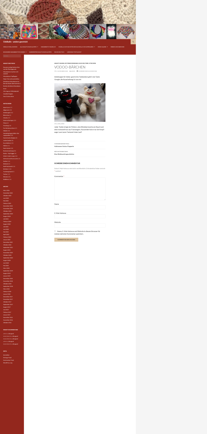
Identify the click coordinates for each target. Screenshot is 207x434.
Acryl (4, 88)
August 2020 (7, 260)
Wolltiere (6, 179)
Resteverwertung (8, 151)
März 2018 (6, 289)
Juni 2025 (6, 198)
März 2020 (6, 268)
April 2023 (6, 234)
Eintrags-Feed (7, 357)
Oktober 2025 (7, 195)
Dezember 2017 (8, 296)
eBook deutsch (59, 52)
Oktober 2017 (7, 302)
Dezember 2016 (8, 317)
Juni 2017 (6, 309)
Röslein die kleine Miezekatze (11, 86)
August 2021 (7, 250)
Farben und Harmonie (117, 47)
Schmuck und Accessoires (10, 158)
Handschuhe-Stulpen (9, 138)
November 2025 (8, 193)
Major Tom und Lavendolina (11, 79)
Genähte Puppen (8, 94)
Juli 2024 (5, 219)
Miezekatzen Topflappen (10, 76)
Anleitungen (59, 63)
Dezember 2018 (8, 278)
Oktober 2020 (7, 255)
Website (57, 222)
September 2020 (8, 258)
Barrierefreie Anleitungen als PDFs (40, 52)
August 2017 (7, 307)
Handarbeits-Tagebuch (48, 47)
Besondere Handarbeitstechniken (14, 52)
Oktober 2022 (7, 245)
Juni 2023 (6, 229)
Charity (5, 118)
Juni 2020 (6, 263)
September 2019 (8, 271)
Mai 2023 (6, 232)
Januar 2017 (6, 315)
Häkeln (5, 131)
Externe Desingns (71, 63)
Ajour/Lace (6, 107)
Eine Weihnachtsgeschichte (64, 153)
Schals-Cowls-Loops (9, 156)
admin (73, 71)
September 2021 (8, 247)
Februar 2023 (7, 237)
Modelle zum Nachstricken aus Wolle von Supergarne (76, 47)
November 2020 (8, 252)
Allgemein (6, 110)
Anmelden (6, 355)
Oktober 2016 (7, 322)
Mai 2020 (6, 265)
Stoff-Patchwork (8, 166)
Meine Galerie (102, 47)
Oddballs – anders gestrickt (15, 42)
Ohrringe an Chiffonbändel (11, 91)
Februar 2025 (7, 203)
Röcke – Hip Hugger (8, 153)
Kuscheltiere (83, 63)
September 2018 (8, 286)
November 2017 (8, 299)
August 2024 (7, 216)
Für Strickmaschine (8, 128)
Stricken (92, 63)
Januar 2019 (6, 276)
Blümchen (6, 115)
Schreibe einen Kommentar (87, 71)
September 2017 (8, 304)
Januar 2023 (6, 239)
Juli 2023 (5, 226)
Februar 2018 (7, 291)
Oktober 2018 (7, 284)
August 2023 (7, 224)
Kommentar (59, 176)
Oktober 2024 (7, 211)
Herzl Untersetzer (8, 96)
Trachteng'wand (8, 171)
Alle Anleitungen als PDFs (28, 47)
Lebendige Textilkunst (74, 52)
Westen (5, 177)
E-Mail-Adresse (60, 213)
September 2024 (8, 214)
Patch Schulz (6, 148)
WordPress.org (7, 363)
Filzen (5, 123)
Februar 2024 (7, 221)
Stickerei (5, 164)
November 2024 (8, 208)
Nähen (5, 145)
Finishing (6, 125)
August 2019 (7, 273)
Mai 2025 (6, 201)
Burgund (11, 333)
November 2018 (8, 281)
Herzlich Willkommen (10, 47)
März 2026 (6, 190)
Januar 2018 (6, 294)
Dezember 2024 (8, 206)
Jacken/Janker (7, 140)
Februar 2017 (7, 312)
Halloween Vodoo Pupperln (64, 145)
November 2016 (8, 320)
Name (56, 204)
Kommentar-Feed (8, 360)
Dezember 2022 (8, 242)
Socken (5, 161)
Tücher (5, 174)
